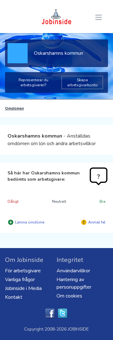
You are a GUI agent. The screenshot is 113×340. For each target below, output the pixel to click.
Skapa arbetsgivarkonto (82, 82)
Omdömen (14, 108)
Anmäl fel (96, 222)
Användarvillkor (73, 270)
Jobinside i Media (23, 288)
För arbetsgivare (23, 270)
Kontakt (13, 297)
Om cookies (69, 295)
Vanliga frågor (20, 279)
